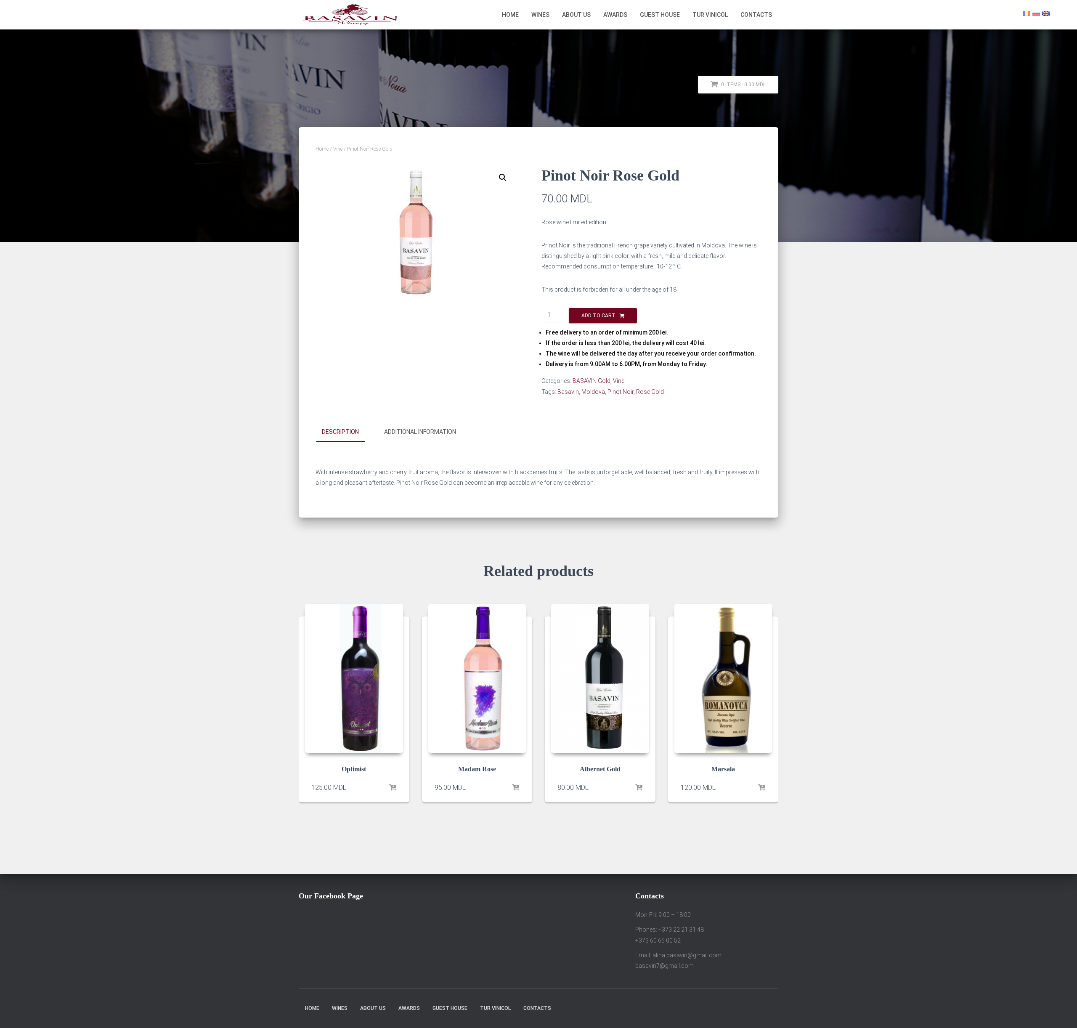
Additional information (420, 431)
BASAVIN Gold (591, 380)
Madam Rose (477, 769)
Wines (540, 14)
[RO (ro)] (1026, 13)
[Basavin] (351, 14)
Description (340, 431)
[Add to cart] (392, 788)
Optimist (354, 769)
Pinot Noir (620, 391)
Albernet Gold (600, 769)
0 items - (743, 85)
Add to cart (598, 316)
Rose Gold (650, 391)
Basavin (568, 391)
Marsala (723, 769)
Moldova (593, 391)
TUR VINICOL (710, 14)
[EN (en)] (1046, 13)
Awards (615, 14)
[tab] (347, 432)
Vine (337, 149)
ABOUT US (576, 14)
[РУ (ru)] (1036, 13)
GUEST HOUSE (660, 14)
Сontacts (756, 14)
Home (510, 14)
